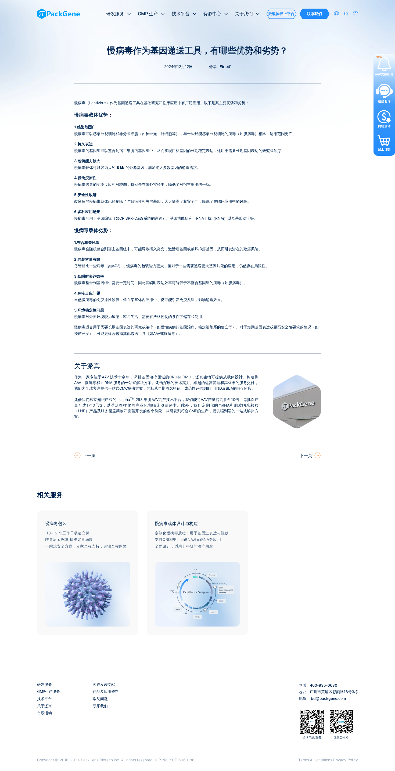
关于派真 (44, 706)
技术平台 (44, 698)
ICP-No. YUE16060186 (175, 760)
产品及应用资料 (106, 691)
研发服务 (44, 684)
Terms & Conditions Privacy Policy (328, 760)
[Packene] (58, 14)
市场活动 (44, 713)
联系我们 (100, 706)
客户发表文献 (104, 684)
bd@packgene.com (328, 698)
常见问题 (100, 698)
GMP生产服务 (48, 691)
